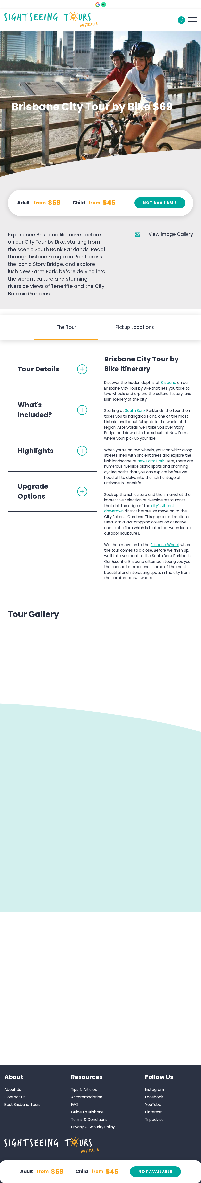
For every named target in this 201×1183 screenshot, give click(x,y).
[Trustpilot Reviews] (103, 4)
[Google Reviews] (97, 4)
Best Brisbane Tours (22, 1104)
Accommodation (86, 1096)
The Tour (66, 327)
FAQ (74, 1104)
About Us (12, 1089)
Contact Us (14, 1096)
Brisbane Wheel (165, 544)
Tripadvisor (155, 1119)
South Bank (135, 410)
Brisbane (168, 382)
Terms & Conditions (89, 1119)
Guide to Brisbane (87, 1111)
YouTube (153, 1104)
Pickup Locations (135, 327)
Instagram (154, 1089)
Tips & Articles (84, 1089)
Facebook (154, 1096)
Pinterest (153, 1111)
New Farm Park (151, 461)
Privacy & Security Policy (93, 1126)
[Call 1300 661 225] (181, 20)
